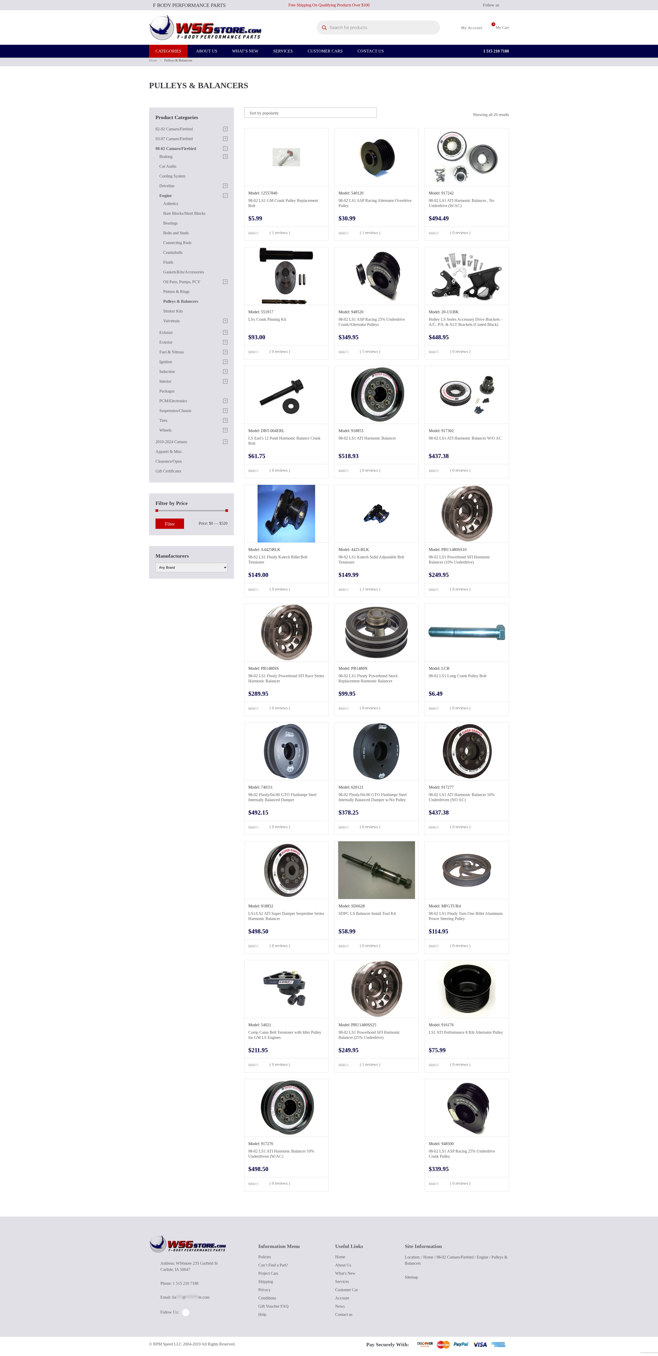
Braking (165, 156)
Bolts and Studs (176, 233)
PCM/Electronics (173, 401)
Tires (163, 420)
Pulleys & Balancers (180, 301)
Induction (167, 371)
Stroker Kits (173, 311)
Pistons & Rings (176, 291)
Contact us (343, 1314)
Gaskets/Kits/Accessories (183, 272)
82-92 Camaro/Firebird (174, 129)
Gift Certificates (168, 471)
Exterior (165, 342)
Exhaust (165, 332)
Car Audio (167, 166)
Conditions (267, 1298)
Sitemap (411, 1277)
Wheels (165, 430)
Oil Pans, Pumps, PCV (181, 282)
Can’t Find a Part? (273, 1265)
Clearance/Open (169, 461)
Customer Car (346, 1290)
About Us (343, 1265)
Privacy (264, 1290)
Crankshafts (172, 252)
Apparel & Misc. (169, 451)
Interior (165, 381)
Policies (264, 1257)
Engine (165, 195)
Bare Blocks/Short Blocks (184, 213)
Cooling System (172, 176)
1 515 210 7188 (495, 51)
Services (342, 1281)
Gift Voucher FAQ (273, 1306)
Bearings (170, 223)
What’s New (345, 1273)
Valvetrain (171, 321)
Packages (167, 391)
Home (153, 60)
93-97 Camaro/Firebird (174, 139)
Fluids (168, 262)
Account (342, 1298)
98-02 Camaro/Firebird (176, 148)
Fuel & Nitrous (171, 352)
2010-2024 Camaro (171, 442)
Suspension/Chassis (175, 410)
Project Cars (268, 1273)
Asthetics (170, 203)
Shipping (265, 1281)
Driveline (167, 186)
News (340, 1306)
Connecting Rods (177, 242)
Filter (170, 524)
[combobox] (310, 113)
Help (262, 1314)
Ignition (165, 362)
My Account (471, 28)
